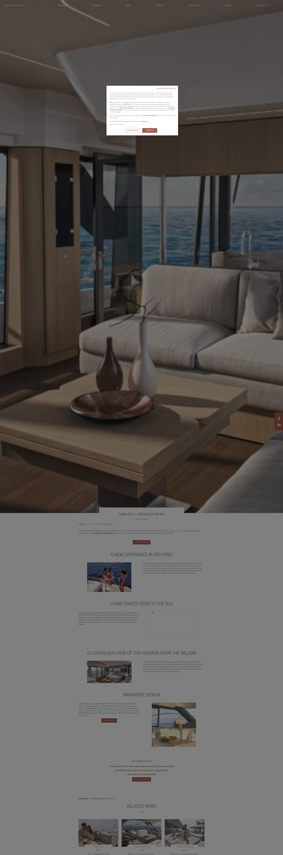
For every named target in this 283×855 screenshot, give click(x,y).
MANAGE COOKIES (132, 130)
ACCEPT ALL (150, 130)
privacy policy (144, 121)
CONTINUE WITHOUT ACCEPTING (166, 88)
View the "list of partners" (117, 124)
